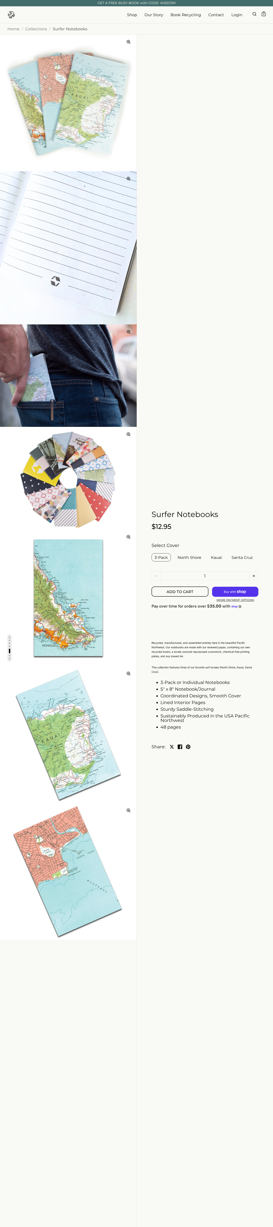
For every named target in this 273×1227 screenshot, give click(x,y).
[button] (253, 575)
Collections (36, 29)
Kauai (216, 557)
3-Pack (161, 557)
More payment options (235, 600)
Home (13, 29)
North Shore (189, 557)
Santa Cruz (242, 557)
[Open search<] (254, 14)
